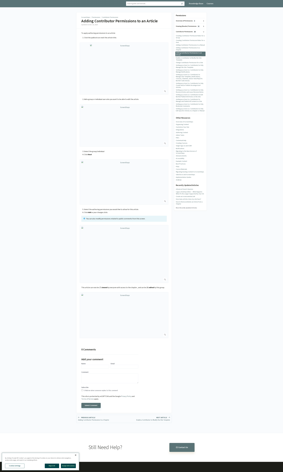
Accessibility (180, 158)
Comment (85, 372)
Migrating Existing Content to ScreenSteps (190, 172)
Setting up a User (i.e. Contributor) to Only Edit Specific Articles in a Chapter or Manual (190, 110)
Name (83, 364)
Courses (210, 3)
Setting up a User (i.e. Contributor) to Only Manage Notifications (189, 71)
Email (113, 364)
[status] (124, 219)
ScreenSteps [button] (71, 1)
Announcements (181, 156)
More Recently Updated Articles (186, 208)
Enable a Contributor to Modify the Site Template (189, 59)
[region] (40, 461)
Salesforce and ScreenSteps (185, 175)
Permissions (96, 17)
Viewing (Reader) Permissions (187, 26)
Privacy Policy (126, 396)
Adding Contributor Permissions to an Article (119, 21)
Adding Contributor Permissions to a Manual (190, 45)
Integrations (180, 130)
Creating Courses (181, 143)
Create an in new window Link (185, 196)
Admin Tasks (180, 135)
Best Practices (181, 164)
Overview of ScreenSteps (184, 122)
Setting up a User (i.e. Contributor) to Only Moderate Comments (189, 105)
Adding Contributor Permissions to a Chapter (188, 49)
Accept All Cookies (68, 466)
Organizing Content (182, 124)
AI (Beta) (178, 180)
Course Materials (181, 169)
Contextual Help (181, 140)
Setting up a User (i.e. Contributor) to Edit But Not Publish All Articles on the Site (189, 96)
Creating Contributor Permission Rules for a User (190, 41)
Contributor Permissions (110, 17)
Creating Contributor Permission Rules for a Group (190, 37)
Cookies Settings (14, 466)
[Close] (75, 455)
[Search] (182, 4)
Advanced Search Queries (184, 189)
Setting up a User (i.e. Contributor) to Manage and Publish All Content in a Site (189, 100)
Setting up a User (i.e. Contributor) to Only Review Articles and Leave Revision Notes (190, 91)
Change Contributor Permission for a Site (189, 63)
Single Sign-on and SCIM (184, 146)
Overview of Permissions (185, 21)
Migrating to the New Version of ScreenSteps (186, 152)
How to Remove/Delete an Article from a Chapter (189, 203)
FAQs (177, 166)
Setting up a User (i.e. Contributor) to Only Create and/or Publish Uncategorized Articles (189, 85)
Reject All (52, 466)
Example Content (181, 161)
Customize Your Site (182, 127)
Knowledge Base (196, 3)
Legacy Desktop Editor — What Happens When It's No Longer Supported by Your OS (190, 193)
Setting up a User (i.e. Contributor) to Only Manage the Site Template (189, 66)
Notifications (180, 148)
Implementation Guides (183, 177)
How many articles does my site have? (188, 199)
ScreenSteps (85, 17)
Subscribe (84, 387)
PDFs (177, 138)
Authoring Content (182, 132)
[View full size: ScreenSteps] (124, 68)
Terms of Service (87, 399)
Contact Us (183, 447)
